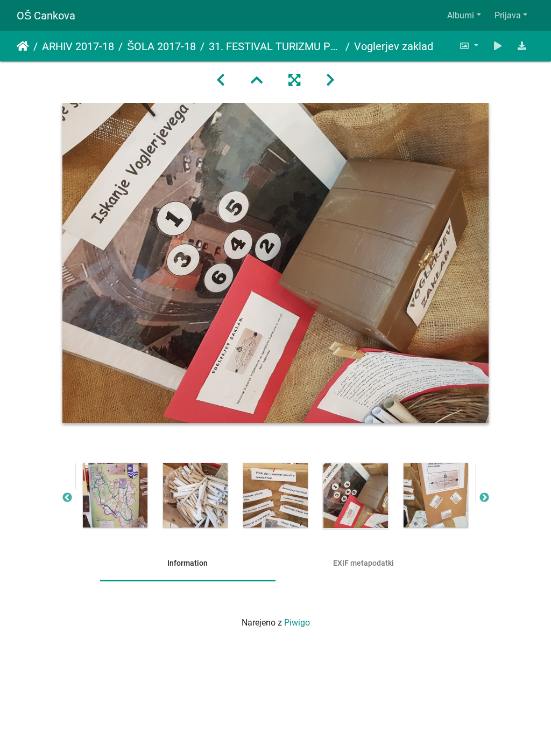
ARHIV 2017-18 (78, 46)
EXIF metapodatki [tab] (363, 563)
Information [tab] (187, 563)
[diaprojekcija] (497, 46)
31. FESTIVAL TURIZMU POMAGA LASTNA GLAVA (275, 46)
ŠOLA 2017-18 (161, 46)
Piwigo (297, 622)
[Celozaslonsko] (294, 80)
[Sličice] (257, 80)
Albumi (460, 15)
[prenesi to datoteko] (522, 46)
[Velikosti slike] (468, 46)
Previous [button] (67, 497)
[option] (115, 495)
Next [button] (484, 497)
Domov (23, 46)
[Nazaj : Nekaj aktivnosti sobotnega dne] (220, 80)
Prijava (508, 15)
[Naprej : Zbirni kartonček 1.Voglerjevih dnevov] (330, 80)
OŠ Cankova (46, 15)
